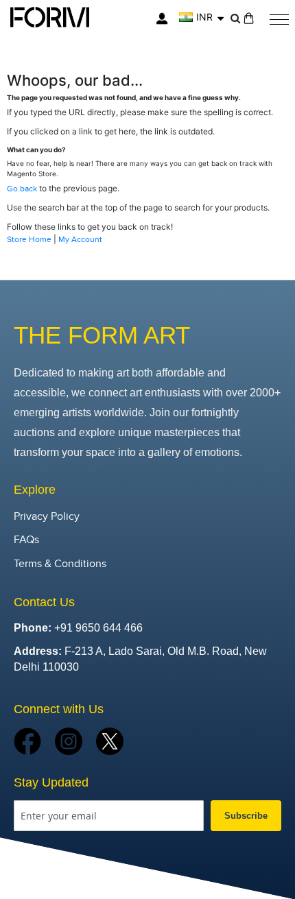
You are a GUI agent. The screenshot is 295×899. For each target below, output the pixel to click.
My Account (80, 239)
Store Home (29, 239)
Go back (22, 188)
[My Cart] (248, 18)
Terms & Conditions (60, 564)
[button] (201, 17)
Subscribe (246, 816)
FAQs (26, 540)
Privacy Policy (47, 516)
